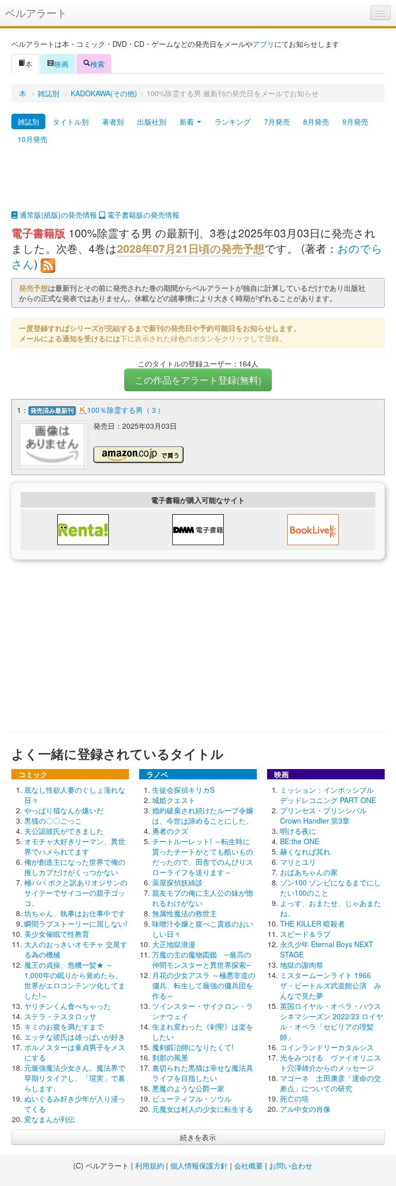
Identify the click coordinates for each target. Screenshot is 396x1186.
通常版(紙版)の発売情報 (57, 215)
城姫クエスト (173, 800)
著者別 (113, 121)
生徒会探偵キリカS (183, 789)
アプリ (263, 44)
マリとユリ (298, 862)
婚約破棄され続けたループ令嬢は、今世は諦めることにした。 (202, 815)
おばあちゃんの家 (309, 872)
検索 (97, 64)
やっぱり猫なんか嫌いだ (64, 810)
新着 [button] (187, 121)
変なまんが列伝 (49, 1119)
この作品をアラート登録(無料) (198, 379)
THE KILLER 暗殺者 (312, 923)
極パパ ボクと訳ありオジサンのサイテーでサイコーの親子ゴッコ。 (75, 892)
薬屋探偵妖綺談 (177, 882)
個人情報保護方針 (199, 1165)
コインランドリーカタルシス (327, 1047)
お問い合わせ (290, 1165)
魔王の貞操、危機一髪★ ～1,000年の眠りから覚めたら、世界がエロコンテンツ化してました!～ (74, 980)
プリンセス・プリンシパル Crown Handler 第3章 (323, 815)
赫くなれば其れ (305, 851)
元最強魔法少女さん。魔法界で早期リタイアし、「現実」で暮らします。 (74, 1077)
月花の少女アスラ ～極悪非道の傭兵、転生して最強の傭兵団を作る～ (203, 985)
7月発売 (277, 121)
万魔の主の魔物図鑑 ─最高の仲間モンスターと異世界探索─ (201, 959)
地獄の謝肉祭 (301, 965)
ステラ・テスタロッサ (60, 1016)
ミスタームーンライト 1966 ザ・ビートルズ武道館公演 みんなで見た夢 (330, 985)
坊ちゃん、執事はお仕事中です (74, 913)
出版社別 (151, 121)
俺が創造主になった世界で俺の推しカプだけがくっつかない (74, 867)
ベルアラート (36, 12)
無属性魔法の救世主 (184, 913)
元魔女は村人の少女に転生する (202, 1109)
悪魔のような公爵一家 (188, 1088)
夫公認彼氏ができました (64, 831)
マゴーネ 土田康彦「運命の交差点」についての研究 (330, 1083)
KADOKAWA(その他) (104, 93)
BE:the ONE (299, 841)
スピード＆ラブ (305, 934)
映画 (61, 64)
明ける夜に (298, 831)
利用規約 (149, 1165)
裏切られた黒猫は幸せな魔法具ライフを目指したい (202, 1072)
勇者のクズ (170, 831)
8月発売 (316, 121)
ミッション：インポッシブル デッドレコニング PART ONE (330, 794)
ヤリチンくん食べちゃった (67, 1006)
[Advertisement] (198, 184)
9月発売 (355, 121)
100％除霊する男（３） (125, 410)
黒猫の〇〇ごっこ (53, 820)
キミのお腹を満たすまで (64, 1026)
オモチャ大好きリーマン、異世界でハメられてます (74, 846)
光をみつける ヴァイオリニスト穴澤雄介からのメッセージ (330, 1062)
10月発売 (32, 139)
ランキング (232, 121)
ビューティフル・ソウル (192, 1098)
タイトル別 (71, 121)
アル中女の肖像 (305, 1109)
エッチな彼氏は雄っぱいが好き (74, 1037)
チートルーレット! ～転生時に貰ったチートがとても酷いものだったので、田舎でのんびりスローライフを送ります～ (202, 856)
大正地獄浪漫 (173, 944)
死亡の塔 (294, 1098)
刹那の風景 (170, 1057)
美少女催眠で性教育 (56, 934)
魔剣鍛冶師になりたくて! (193, 1047)
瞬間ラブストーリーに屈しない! (75, 923)
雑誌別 (48, 93)
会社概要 (248, 1165)
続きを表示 (198, 1137)
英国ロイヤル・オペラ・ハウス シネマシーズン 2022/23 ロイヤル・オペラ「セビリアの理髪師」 (334, 1021)
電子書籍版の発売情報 (142, 215)
